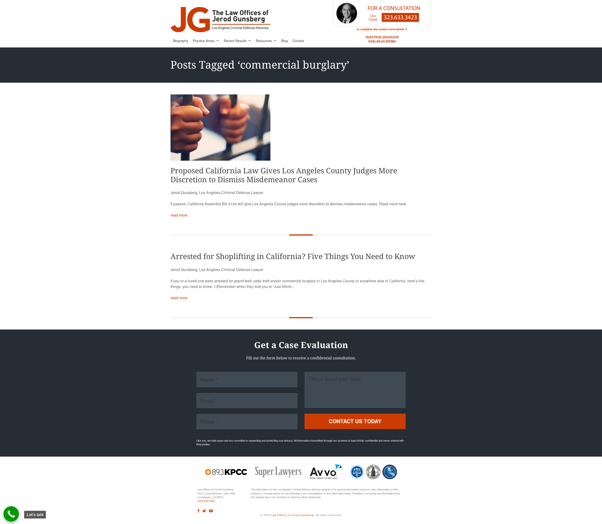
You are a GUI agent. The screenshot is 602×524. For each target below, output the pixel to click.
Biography (180, 40)
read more (178, 215)
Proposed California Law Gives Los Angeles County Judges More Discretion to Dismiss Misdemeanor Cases (283, 175)
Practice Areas (203, 40)
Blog (284, 40)
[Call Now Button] (11, 514)
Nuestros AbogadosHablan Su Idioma (382, 39)
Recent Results (235, 40)
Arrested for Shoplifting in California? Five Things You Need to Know (292, 256)
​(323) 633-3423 (206, 501)
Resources (264, 40)
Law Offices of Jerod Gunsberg (292, 515)
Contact (298, 40)
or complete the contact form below (380, 29)
